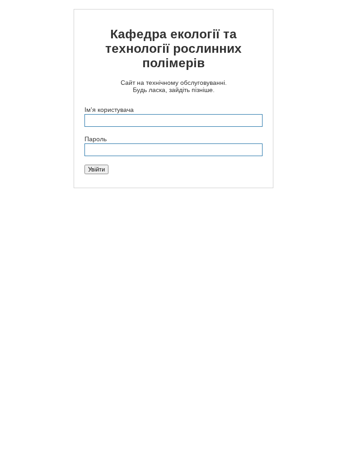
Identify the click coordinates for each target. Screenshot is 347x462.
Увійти (96, 169)
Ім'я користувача (109, 109)
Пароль (95, 139)
